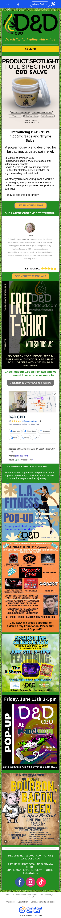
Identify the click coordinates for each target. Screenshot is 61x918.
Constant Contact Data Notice (43, 902)
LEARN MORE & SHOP (31, 205)
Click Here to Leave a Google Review (30, 382)
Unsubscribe (11, 902)
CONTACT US (44, 855)
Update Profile (23, 902)
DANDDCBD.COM (31, 858)
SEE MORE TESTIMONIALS (30, 276)
